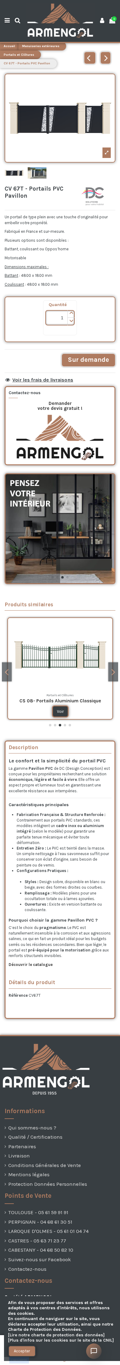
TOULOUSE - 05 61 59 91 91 (38, 1212)
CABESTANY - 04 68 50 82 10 (40, 1250)
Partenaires (22, 1146)
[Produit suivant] (105, 58)
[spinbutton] (60, 317)
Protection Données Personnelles (47, 1184)
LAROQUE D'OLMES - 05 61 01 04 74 (48, 1231)
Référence (18, 995)
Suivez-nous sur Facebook (39, 1259)
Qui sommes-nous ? (32, 1128)
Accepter (22, 1351)
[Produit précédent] (90, 58)
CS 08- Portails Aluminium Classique (60, 701)
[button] (71, 314)
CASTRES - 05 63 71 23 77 (37, 1241)
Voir (60, 711)
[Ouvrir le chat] (94, 1351)
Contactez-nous (27, 1269)
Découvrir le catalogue (31, 964)
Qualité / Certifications (35, 1137)
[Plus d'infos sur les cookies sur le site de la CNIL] (61, 1340)
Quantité (58, 304)
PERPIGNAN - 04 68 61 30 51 (40, 1222)
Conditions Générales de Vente (44, 1165)
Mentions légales (29, 1174)
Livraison (19, 1156)
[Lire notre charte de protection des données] (56, 1335)
